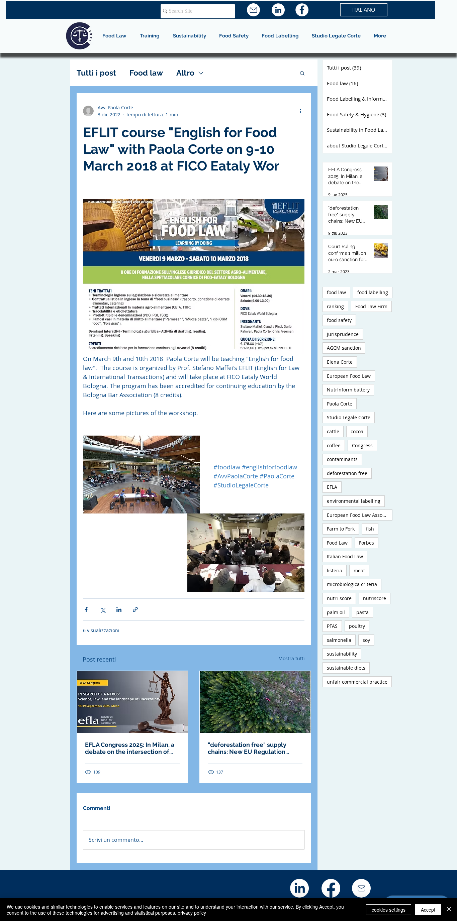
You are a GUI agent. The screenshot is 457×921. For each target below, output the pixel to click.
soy (366, 640)
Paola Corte (339, 403)
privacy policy (192, 912)
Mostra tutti (291, 658)
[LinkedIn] (299, 888)
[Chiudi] (449, 910)
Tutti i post (96, 72)
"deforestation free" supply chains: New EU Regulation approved (247, 748)
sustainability (342, 654)
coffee (334, 445)
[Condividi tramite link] (135, 609)
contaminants (342, 459)
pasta (362, 612)
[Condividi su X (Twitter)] (102, 609)
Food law (146, 72)
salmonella (339, 640)
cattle (333, 431)
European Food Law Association (359, 515)
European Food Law (349, 376)
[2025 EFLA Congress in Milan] (132, 702)
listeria (334, 570)
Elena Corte (340, 362)
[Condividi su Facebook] (86, 609)
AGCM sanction (344, 348)
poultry (357, 626)
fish (370, 529)
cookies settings (388, 909)
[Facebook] (331, 888)
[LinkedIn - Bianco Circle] (278, 9)
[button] (302, 73)
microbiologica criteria (352, 584)
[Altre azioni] (300, 111)
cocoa (357, 431)
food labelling (372, 292)
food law (336, 292)
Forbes (366, 543)
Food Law (337, 543)
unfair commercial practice (357, 682)
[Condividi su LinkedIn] (119, 609)
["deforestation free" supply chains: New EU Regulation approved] (255, 702)
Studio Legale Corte (348, 417)
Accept (428, 909)
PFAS (332, 626)
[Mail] (253, 9)
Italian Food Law (345, 556)
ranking (335, 306)
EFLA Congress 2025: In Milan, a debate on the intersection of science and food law (129, 748)
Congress (362, 445)
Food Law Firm (371, 306)
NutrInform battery (348, 389)
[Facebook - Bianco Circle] (301, 9)
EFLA (332, 487)
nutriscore (374, 598)
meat (359, 570)
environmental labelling (353, 501)
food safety (339, 320)
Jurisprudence (343, 334)
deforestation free (347, 473)
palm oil (336, 612)
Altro (185, 72)
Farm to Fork (341, 529)
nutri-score (339, 598)
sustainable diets (346, 668)
